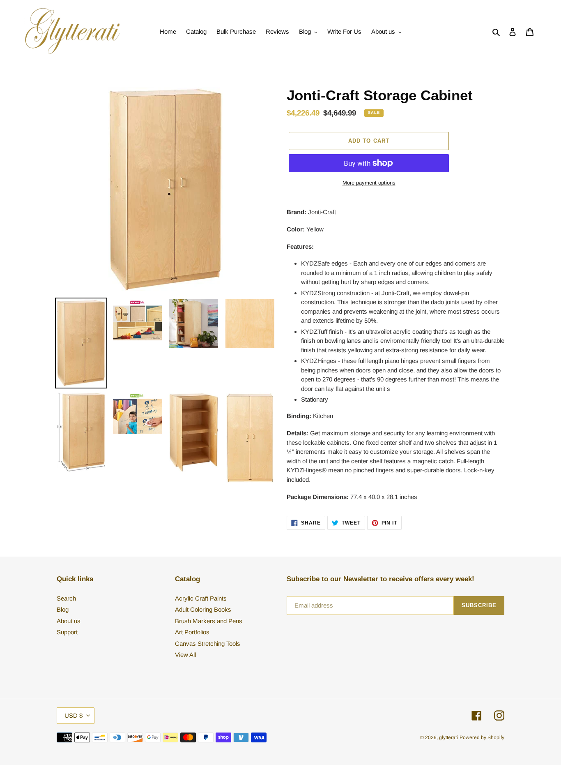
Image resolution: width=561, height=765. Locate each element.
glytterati (448, 737)
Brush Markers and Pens (208, 620)
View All (185, 654)
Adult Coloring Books (203, 609)
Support (67, 632)
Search (66, 598)
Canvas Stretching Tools (207, 643)
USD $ (73, 715)
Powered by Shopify (482, 737)
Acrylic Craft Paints (201, 598)
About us (68, 620)
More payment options (369, 183)
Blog (63, 609)
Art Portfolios (192, 632)
